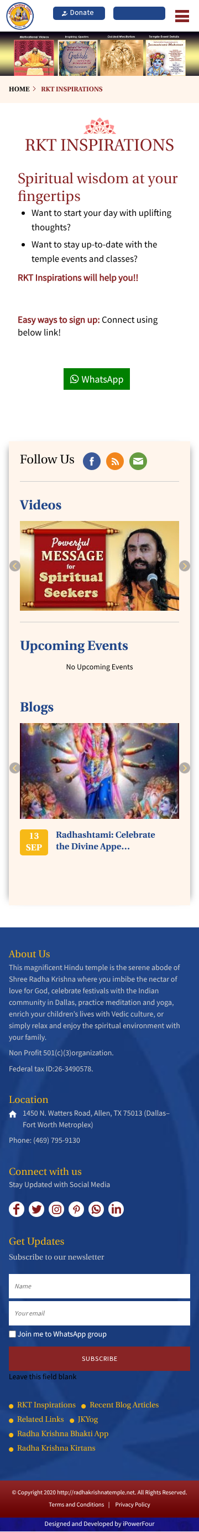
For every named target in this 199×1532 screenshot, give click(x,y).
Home (19, 89)
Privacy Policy (132, 1505)
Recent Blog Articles (124, 1406)
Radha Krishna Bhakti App (62, 1434)
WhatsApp (103, 379)
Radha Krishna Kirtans (56, 1449)
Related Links (40, 1420)
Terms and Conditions (76, 1505)
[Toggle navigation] (179, 16)
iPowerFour (139, 1524)
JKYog (88, 1420)
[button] (15, 566)
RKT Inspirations (71, 89)
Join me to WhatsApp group (62, 1334)
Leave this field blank (42, 1376)
